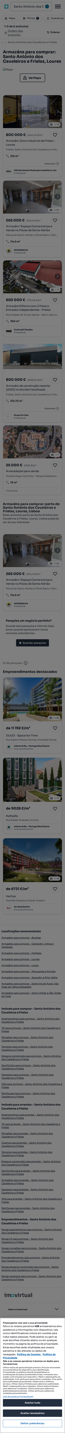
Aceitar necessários (32, 1413)
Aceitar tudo (32, 1402)
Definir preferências (33, 1423)
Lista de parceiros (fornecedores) (18, 1396)
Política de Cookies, (29, 1354)
